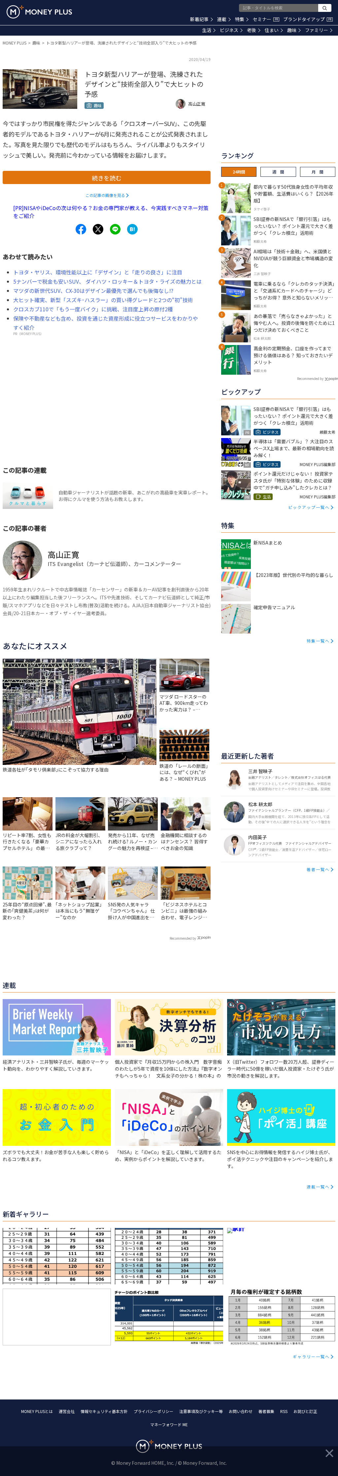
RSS (283, 1411)
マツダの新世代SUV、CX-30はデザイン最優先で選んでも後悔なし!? (93, 291)
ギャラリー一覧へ (311, 1356)
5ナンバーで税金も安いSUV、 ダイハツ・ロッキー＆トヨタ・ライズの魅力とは (107, 281)
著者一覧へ (318, 869)
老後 (251, 30)
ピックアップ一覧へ (309, 507)
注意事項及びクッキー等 (201, 1411)
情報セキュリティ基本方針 (104, 1411)
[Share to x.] (98, 229)
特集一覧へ (318, 641)
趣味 (291, 30)
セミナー (265, 19)
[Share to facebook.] (81, 229)
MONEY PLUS (14, 43)
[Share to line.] (115, 229)
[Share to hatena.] (132, 229)
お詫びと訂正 (305, 1411)
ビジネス (229, 30)
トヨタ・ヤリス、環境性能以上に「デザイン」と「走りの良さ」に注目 (97, 272)
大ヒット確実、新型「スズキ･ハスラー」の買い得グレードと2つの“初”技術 (103, 300)
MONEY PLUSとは (37, 1411)
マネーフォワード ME (169, 1424)
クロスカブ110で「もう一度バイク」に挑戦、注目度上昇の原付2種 (93, 309)
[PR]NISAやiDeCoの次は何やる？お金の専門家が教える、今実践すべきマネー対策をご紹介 (111, 212)
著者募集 (266, 1411)
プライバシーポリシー (153, 1411)
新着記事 (199, 19)
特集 (239, 19)
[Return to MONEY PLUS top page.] (39, 12)
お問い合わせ (241, 1411)
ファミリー (316, 30)
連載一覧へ (318, 1186)
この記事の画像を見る (105, 195)
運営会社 (67, 1411)
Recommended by (183, 938)
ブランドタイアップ (307, 19)
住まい (272, 30)
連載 (221, 19)
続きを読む (106, 177)
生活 (206, 30)
